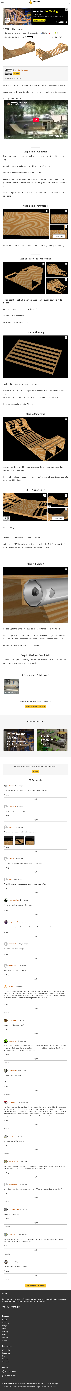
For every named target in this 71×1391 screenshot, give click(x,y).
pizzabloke (12, 1020)
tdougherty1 (13, 966)
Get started (6, 1353)
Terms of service (25, 1384)
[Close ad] (66, 9)
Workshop (5, 1323)
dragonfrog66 (13, 922)
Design (4, 1326)
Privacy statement (38, 1384)
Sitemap (5, 1359)
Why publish (6, 1350)
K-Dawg (11, 1136)
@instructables (10, 1371)
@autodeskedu (10, 1376)
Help (4, 1356)
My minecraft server (14, 78)
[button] (2, 2)
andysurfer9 (13, 1184)
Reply (36, 799)
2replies (7, 1094)
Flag (7, 795)
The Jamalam (13, 1161)
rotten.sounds (13, 1102)
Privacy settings (52, 1384)
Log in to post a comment (35, 1286)
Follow (16, 73)
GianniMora (13, 1071)
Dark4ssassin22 (14, 900)
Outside (23, 33)
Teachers (5, 1340)
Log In (35, 772)
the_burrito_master (11, 33)
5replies (8, 1154)
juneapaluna (13, 1235)
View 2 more (59, 236)
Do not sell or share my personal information (19, 1387)
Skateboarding (33, 33)
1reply (7, 1012)
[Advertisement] (35, 16)
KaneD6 (11, 827)
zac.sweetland (13, 944)
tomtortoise (13, 1041)
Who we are (6, 1362)
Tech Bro (11, 986)
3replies (8, 1227)
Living (4, 1335)
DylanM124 (12, 807)
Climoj (11, 879)
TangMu (11, 1262)
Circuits (4, 1320)
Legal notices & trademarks (46, 1387)
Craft (4, 1329)
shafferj (11, 786)
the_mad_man (14, 1209)
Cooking (5, 1332)
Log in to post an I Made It (35, 706)
